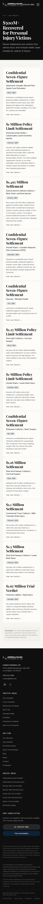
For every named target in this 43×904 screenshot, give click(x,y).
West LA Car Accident (11, 801)
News (5, 757)
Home (4, 15)
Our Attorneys (8, 738)
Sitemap (37, 898)
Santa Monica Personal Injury (13, 782)
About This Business (10, 750)
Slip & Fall (6, 710)
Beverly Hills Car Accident (12, 786)
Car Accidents (8, 698)
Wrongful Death (8, 714)
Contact (6, 761)
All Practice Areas (9, 746)
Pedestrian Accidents (11, 721)
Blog (4, 754)
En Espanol (7, 765)
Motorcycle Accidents (11, 706)
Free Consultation (21, 833)
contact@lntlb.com (10, 679)
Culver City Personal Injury (12, 798)
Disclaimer (28, 898)
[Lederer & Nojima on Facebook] (5, 685)
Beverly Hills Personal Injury (13, 790)
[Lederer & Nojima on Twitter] (10, 685)
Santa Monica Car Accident (13, 778)
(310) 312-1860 (28, 5)
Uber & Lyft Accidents (11, 725)
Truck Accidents (9, 702)
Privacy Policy (7, 898)
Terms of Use (18, 898)
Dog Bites (6, 717)
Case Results (8, 742)
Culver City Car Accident (12, 794)
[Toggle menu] (38, 5)
